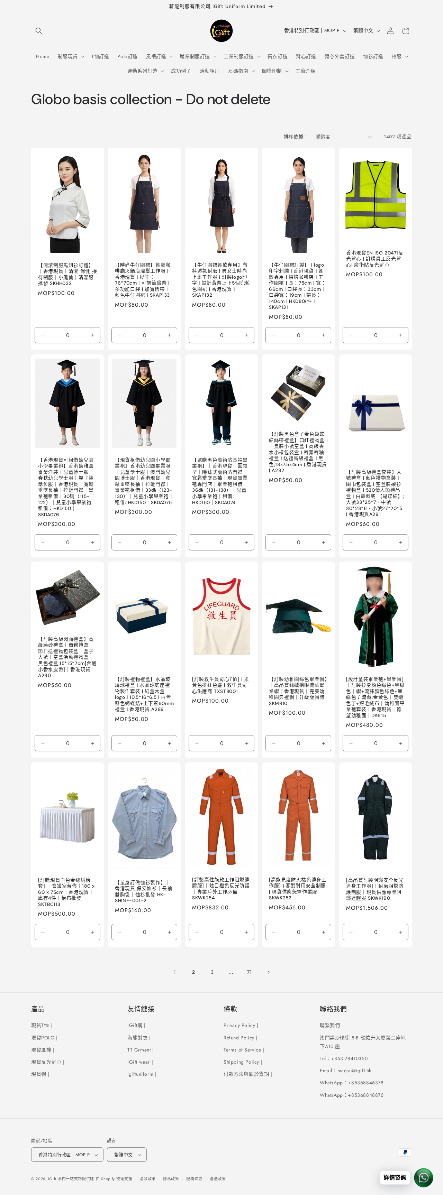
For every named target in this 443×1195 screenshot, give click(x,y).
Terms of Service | (244, 1049)
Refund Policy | (240, 1037)
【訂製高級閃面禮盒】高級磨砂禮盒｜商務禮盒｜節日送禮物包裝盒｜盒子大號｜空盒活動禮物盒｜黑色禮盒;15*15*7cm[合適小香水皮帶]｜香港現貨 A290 (67, 657)
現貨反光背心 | (48, 1061)
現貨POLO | (44, 1037)
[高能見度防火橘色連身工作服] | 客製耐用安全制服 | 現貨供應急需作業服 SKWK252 (298, 889)
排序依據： (296, 136)
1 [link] (174, 972)
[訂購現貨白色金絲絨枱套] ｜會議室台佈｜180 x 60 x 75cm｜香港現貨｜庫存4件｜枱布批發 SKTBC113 (66, 892)
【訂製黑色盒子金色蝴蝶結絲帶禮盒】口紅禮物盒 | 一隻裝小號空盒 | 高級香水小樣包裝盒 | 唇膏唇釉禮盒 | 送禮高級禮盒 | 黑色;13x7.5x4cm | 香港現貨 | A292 (298, 452)
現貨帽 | (40, 1074)
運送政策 (218, 1179)
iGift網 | (136, 1025)
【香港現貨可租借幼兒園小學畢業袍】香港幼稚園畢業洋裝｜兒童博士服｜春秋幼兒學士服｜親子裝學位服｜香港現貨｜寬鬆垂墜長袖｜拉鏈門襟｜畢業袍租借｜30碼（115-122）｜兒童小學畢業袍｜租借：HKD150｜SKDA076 (67, 487)
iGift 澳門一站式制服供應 (71, 1179)
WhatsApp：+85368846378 (352, 1082)
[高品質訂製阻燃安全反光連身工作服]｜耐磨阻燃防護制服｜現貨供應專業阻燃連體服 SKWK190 (375, 889)
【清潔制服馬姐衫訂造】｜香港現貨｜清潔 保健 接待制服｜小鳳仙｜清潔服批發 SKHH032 (67, 274)
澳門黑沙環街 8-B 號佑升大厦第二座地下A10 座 (363, 1041)
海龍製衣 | (139, 1037)
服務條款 (194, 1179)
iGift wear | (140, 1061)
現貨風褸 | (43, 1049)
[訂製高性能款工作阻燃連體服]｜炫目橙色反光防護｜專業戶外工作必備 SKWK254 (221, 889)
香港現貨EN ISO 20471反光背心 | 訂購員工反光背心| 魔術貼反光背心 (375, 259)
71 (249, 972)
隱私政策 (171, 1179)
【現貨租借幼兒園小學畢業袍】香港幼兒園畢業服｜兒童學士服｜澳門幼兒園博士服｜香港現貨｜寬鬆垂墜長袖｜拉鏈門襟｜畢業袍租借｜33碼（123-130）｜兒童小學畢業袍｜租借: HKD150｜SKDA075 (144, 481)
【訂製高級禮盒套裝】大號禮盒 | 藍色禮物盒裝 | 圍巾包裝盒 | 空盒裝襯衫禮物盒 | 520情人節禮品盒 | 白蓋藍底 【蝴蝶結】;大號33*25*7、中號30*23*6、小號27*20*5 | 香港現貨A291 (375, 493)
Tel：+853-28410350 (344, 1058)
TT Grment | (140, 1049)
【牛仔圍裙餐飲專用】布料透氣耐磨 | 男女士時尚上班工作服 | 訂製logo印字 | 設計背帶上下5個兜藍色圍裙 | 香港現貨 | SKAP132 (221, 280)
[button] (38, 30)
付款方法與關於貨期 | (248, 1074)
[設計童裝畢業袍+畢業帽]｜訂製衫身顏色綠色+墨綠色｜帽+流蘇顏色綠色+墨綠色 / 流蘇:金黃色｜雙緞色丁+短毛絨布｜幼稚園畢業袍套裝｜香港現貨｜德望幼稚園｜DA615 (375, 697)
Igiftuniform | (141, 1074)
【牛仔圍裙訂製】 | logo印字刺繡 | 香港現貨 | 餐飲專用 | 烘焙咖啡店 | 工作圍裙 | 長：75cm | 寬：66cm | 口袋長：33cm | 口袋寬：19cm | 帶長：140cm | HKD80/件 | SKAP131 (297, 286)
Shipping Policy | (243, 1061)
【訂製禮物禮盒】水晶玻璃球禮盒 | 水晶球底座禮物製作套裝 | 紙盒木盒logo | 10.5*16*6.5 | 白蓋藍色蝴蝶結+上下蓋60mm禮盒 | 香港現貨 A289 (144, 694)
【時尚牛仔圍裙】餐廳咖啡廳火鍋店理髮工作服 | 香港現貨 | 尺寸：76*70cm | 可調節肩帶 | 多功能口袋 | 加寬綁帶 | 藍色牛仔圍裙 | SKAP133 (143, 280)
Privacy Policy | (241, 1025)
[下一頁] (268, 972)
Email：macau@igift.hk (345, 1070)
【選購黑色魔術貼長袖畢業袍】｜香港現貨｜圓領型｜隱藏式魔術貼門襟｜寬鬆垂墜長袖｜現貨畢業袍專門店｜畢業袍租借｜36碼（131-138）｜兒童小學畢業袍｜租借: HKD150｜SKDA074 (220, 481)
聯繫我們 (330, 1025)
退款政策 (147, 1179)
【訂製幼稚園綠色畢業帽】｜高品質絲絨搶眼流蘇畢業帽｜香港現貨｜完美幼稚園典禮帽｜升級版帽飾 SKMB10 (298, 691)
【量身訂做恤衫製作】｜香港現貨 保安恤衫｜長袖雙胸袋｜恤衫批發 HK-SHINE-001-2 (143, 892)
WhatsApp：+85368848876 (352, 1094)
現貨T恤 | (41, 1025)
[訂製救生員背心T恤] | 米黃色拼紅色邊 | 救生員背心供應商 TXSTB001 (220, 685)
